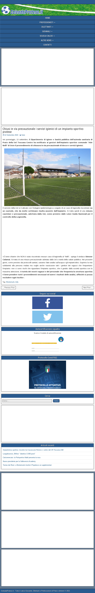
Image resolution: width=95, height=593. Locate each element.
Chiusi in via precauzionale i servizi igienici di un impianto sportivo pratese (43, 130)
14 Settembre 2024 (11, 135)
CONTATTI (47, 45)
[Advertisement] (47, 66)
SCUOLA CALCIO (46, 36)
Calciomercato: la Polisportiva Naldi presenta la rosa (21, 457)
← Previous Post (8, 287)
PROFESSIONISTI (46, 22)
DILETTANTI (46, 27)
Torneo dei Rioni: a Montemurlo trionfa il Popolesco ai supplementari (27, 465)
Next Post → (88, 287)
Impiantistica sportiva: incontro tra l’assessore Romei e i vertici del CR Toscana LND (33, 450)
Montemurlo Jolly (12, 282)
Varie (23, 135)
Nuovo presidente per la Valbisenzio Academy (19, 461)
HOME (47, 18)
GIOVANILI (46, 31)
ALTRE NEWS (46, 40)
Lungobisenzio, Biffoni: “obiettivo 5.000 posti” (19, 454)
